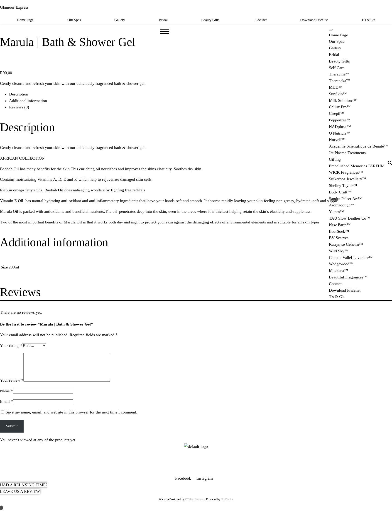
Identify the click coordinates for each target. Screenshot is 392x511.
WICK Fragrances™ (346, 172)
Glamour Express (14, 7)
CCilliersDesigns (194, 499)
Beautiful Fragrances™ (348, 277)
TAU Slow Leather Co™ (349, 218)
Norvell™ (337, 139)
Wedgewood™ (341, 264)
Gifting (335, 159)
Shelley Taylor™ (343, 185)
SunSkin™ (338, 94)
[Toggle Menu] (331, 29)
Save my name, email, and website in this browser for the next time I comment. (71, 412)
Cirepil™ (336, 113)
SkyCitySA (227, 499)
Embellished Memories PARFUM (357, 166)
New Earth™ (340, 225)
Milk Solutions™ (343, 100)
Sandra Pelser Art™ (345, 198)
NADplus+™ (340, 126)
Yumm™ (336, 211)
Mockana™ (338, 270)
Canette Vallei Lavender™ (351, 257)
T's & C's (336, 296)
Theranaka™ (339, 80)
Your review (11, 380)
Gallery (119, 20)
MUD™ (336, 87)
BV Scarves (338, 237)
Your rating (11, 345)
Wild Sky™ (338, 251)
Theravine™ (339, 74)
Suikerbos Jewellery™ (347, 179)
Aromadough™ (342, 205)
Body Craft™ (340, 192)
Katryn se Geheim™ (346, 244)
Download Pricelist (314, 20)
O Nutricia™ (339, 133)
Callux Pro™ (340, 107)
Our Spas (74, 20)
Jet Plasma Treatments (347, 152)
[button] (211, 20)
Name (6, 391)
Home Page (25, 20)
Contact (261, 20)
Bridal (163, 20)
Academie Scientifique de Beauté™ (358, 146)
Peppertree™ (339, 120)
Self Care (336, 67)
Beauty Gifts (210, 20)
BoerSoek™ (339, 231)
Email (6, 401)
